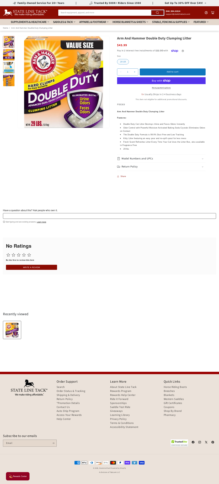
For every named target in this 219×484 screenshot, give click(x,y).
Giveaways (116, 411)
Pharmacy (170, 415)
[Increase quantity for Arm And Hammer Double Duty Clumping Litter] (134, 72)
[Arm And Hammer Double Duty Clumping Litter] (12, 330)
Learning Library (120, 415)
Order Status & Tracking (71, 391)
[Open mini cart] (212, 12)
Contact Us (63, 407)
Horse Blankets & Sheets (129, 22)
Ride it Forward (119, 399)
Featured (200, 22)
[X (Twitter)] (206, 442)
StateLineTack (104, 468)
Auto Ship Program (68, 411)
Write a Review (31, 267)
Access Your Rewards (69, 415)
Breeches (169, 391)
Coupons (169, 407)
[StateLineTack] (25, 12)
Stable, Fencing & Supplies (169, 22)
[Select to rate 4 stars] (24, 255)
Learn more (41, 222)
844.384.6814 (173, 11)
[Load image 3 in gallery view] (9, 67)
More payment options (161, 87)
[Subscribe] (53, 443)
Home (5, 28)
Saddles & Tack (63, 22)
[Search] (157, 12)
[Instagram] (199, 442)
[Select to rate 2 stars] (13, 255)
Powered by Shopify (118, 468)
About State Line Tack (123, 387)
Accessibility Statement (124, 427)
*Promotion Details (68, 403)
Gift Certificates (173, 403)
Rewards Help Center (122, 395)
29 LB (123, 61)
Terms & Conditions (122, 423)
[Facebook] (193, 442)
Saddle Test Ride (120, 407)
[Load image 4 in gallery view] (9, 80)
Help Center (64, 419)
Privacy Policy (118, 419)
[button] (161, 159)
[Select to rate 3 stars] (18, 255)
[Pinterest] (212, 442)
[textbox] (109, 216)
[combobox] (111, 13)
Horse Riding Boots (175, 387)
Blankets (169, 395)
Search (61, 387)
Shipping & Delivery (68, 395)
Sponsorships (118, 403)
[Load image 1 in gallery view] (9, 42)
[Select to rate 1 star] (8, 255)
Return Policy (65, 399)
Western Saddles (174, 399)
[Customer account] (206, 12)
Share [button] (123, 176)
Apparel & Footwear (92, 22)
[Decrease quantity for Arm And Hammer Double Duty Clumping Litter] (120, 72)
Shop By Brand (173, 411)
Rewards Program (120, 391)
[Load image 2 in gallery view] (9, 54)
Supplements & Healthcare (28, 22)
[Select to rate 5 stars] (29, 255)
